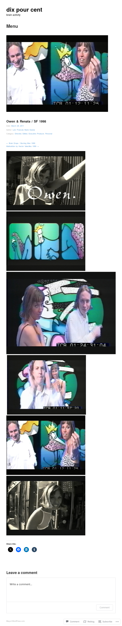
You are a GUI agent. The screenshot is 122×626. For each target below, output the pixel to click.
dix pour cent (24, 9)
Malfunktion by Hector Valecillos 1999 (22, 146)
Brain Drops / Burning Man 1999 (20, 143)
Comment (105, 607)
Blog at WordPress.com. (15, 621)
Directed (18, 133)
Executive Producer (36, 133)
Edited (25, 133)
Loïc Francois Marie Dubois (24, 129)
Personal (48, 133)
